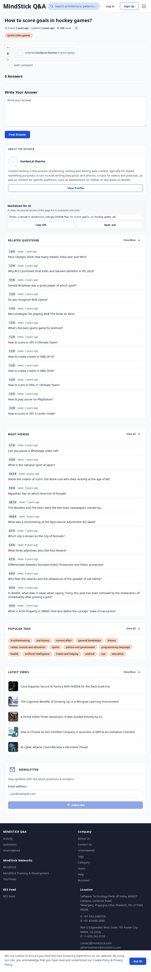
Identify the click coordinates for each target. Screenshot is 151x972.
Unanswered (11, 850)
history (112, 640)
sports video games (18, 35)
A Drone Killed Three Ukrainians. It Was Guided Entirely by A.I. (62, 717)
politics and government (80, 647)
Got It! (138, 961)
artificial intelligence (37, 654)
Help (81, 874)
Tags (81, 856)
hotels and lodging (67, 654)
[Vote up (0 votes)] (8, 47)
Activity (8, 838)
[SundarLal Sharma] (20, 52)
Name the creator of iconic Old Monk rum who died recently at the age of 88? (59, 479)
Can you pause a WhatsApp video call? (33, 451)
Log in (110, 6)
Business (84, 880)
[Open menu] (144, 6)
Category (84, 862)
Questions (10, 844)
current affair (64, 640)
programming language (115, 647)
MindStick (9, 867)
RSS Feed (9, 896)
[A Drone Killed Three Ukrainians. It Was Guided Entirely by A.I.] (13, 717)
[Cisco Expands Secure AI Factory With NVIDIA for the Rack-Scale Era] (13, 686)
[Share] (76, 28)
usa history (42, 640)
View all (131, 434)
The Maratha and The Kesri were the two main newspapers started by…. (55, 508)
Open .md (110, 225)
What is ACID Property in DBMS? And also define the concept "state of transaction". (62, 611)
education (118, 654)
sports (55, 647)
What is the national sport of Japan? (31, 465)
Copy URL (41, 225)
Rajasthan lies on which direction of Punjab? (37, 493)
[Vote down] (8, 60)
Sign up (129, 6)
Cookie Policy (101, 960)
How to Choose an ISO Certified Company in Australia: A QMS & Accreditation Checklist (78, 732)
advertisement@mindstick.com (100, 947)
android (89, 654)
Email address (17, 786)
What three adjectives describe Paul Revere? (37, 550)
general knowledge (89, 640)
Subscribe (78, 805)
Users (81, 868)
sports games (67, 52)
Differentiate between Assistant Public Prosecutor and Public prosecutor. (56, 564)
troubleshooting (20, 640)
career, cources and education (28, 647)
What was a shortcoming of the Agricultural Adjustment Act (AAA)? (52, 522)
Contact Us (85, 844)
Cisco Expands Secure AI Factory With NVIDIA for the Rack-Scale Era (65, 686)
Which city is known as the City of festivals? (36, 536)
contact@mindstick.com (95, 943)
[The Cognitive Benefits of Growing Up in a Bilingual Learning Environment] (13, 701)
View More (129, 240)
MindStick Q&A (24, 6)
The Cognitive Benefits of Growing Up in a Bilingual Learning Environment (70, 701)
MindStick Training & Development (26, 873)
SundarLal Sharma (46, 52)
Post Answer (17, 134)
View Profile (75, 188)
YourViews (10, 879)
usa (103, 654)
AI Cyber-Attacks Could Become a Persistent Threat (54, 747)
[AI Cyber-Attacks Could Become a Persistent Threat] (13, 747)
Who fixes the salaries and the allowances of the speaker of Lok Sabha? (54, 579)
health (14, 654)
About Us (84, 838)
